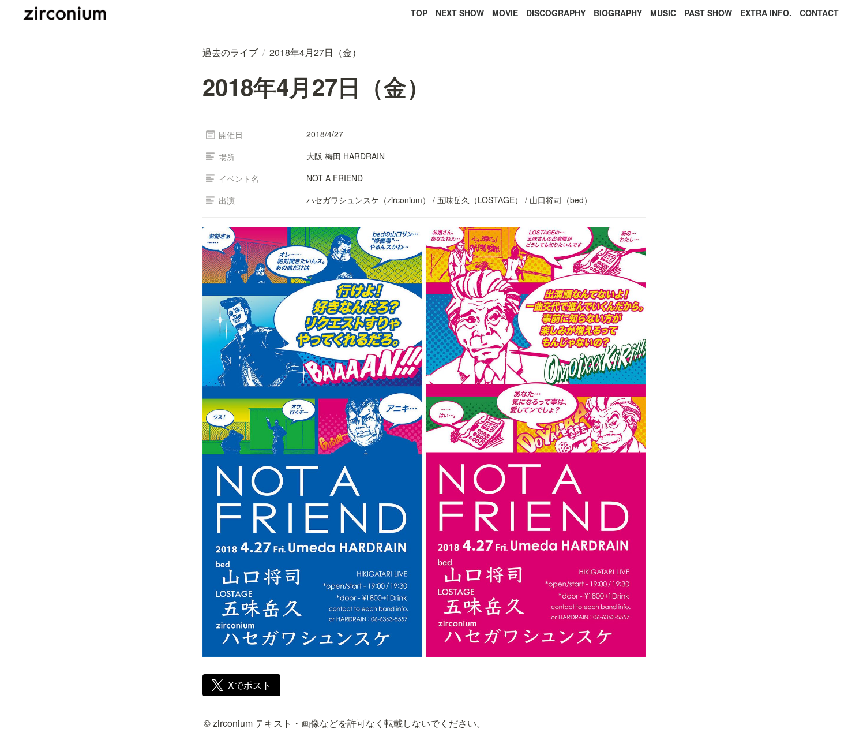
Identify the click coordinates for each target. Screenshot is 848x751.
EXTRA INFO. (765, 12)
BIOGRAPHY (618, 12)
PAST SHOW (708, 12)
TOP (419, 12)
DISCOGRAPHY (556, 12)
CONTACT (819, 12)
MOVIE (505, 12)
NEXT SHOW (460, 12)
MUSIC (663, 12)
